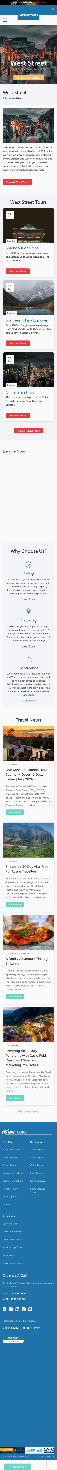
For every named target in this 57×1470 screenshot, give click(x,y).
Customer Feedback (13, 1173)
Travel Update (10, 1196)
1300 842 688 (18, 1293)
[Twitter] (4, 1309)
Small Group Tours (12, 1247)
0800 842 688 (18, 1299)
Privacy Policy (10, 1188)
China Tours (25, 68)
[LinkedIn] (17, 1309)
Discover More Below (28, 77)
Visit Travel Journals (28, 1111)
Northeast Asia (37, 1180)
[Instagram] (24, 1309)
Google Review (11, 1327)
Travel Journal (12, 953)
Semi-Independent (12, 1231)
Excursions (8, 1255)
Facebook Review (31, 1327)
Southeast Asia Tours (37, 1190)
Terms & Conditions (13, 1180)
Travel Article (11, 764)
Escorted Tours (11, 1223)
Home (14, 68)
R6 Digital (50, 1456)
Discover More (18, 271)
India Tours (36, 1173)
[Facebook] (11, 1309)
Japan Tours (36, 1149)
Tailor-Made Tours (12, 1263)
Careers (7, 1204)
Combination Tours (13, 1239)
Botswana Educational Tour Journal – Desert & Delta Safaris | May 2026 (27, 774)
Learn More (28, 599)
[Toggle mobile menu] (5, 20)
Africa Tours (36, 1157)
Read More (15, 812)
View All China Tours (17, 182)
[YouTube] (30, 1309)
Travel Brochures (12, 1149)
